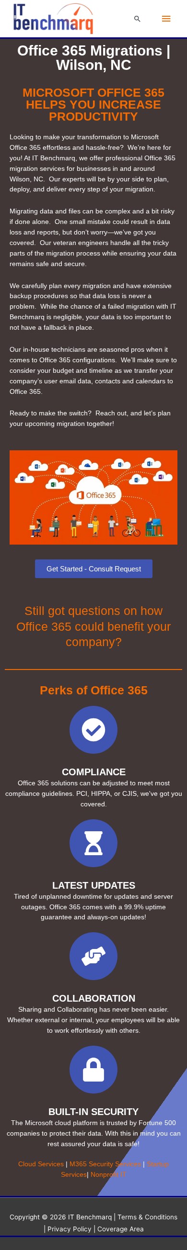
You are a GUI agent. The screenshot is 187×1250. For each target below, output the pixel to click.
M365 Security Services (105, 1164)
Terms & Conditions (147, 1217)
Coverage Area (120, 1229)
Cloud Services (41, 1164)
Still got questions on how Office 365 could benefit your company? (93, 626)
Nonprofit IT (109, 1174)
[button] (137, 18)
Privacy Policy (69, 1229)
